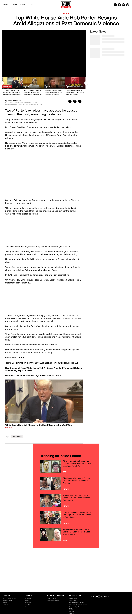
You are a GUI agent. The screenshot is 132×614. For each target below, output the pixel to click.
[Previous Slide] (2, 83)
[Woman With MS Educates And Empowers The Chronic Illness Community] (66, 500)
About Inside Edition (9, 598)
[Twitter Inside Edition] (119, 4)
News (5, 5)
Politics (8, 428)
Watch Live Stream (53, 600)
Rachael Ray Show (75, 607)
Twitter (27, 600)
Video (22, 5)
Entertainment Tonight (76, 603)
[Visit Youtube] (105, 597)
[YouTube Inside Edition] (127, 4)
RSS (26, 607)
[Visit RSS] (108, 597)
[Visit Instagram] (101, 597)
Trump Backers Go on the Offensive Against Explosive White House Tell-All (41, 363)
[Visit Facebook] (93, 597)
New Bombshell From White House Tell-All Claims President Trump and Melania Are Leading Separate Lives (43, 369)
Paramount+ (73, 598)
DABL (71, 609)
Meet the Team (7, 600)
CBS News (72, 600)
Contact (5, 605)
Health (66, 489)
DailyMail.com (20, 200)
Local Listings (51, 598)
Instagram (28, 603)
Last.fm (71, 611)
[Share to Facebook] (70, 101)
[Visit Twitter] (97, 597)
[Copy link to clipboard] (80, 101)
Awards (4, 603)
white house (17, 437)
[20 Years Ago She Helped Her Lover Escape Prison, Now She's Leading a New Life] (66, 466)
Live (31, 5)
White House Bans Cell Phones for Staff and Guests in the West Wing (38, 424)
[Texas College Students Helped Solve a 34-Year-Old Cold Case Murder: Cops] (66, 534)
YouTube (27, 605)
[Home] (66, 4)
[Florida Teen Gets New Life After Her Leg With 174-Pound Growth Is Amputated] (66, 517)
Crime (14, 5)
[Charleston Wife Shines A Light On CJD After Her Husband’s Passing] (66, 483)
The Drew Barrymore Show (78, 605)
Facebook (28, 598)
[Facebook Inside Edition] (115, 4)
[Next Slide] (86, 83)
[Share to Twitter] (75, 101)
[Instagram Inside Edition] (123, 4)
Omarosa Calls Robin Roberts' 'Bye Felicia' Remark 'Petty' (33, 375)
